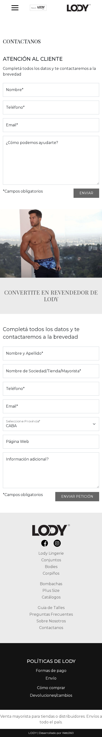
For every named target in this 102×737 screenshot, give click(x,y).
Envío (51, 678)
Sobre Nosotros (51, 621)
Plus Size (51, 590)
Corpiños (51, 573)
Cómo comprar (51, 688)
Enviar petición (77, 496)
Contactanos (51, 627)
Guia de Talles (51, 607)
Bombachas (51, 584)
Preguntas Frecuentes (51, 614)
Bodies (51, 566)
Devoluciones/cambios (51, 695)
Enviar (86, 193)
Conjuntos (51, 560)
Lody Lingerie (51, 553)
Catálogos (51, 597)
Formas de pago (51, 670)
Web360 (68, 733)
